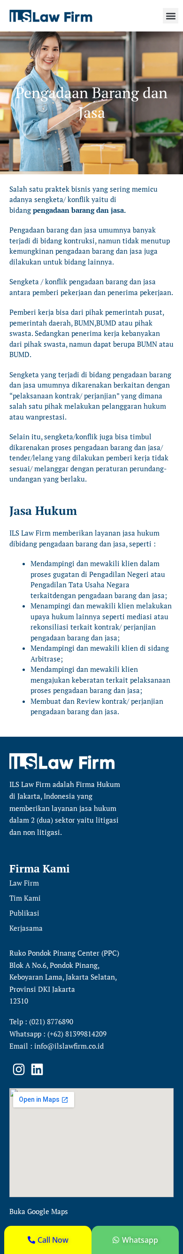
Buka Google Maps (38, 1211)
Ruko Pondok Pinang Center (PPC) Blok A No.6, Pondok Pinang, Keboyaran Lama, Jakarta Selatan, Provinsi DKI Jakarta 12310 (64, 976)
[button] (170, 15)
